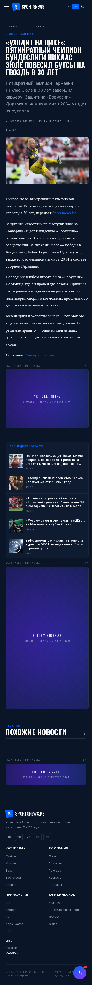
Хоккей (11, 863)
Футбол (11, 856)
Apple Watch (14, 924)
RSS (8, 931)
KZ (69, 6)
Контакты (55, 884)
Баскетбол (13, 877)
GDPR (53, 924)
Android (11, 910)
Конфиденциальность (64, 910)
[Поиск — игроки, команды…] (83, 6)
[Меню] (6, 6)
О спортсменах (34, 26)
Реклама (55, 870)
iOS (8, 902)
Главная (12, 26)
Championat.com (39, 355)
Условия (55, 902)
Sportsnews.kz (64, 213)
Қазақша (11, 947)
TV (8, 917)
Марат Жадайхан (22, 121)
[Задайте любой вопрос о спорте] (79, 972)
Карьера (55, 877)
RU (75, 6)
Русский (12, 953)
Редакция (56, 863)
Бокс (9, 870)
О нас (53, 856)
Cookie (54, 917)
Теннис (11, 884)
